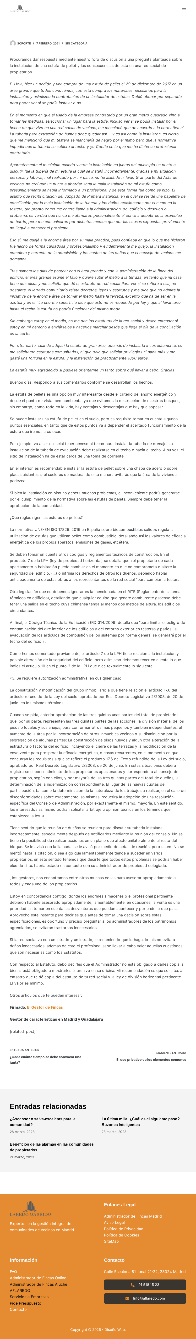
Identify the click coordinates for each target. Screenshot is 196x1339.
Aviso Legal (114, 1222)
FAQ (13, 1271)
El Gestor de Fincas (45, 1007)
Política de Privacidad (123, 1228)
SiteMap (111, 1241)
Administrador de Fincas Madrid (133, 1216)
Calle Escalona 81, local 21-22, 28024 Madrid (145, 1271)
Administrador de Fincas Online (38, 1277)
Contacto (18, 1309)
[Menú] (184, 8)
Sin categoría (76, 43)
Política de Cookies (121, 1235)
